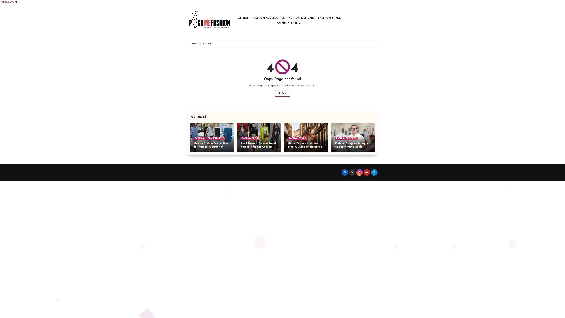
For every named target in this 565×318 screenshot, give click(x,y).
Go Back (282, 93)
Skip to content (8, 2)
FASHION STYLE (329, 18)
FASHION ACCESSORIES (268, 18)
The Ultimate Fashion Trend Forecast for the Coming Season (258, 146)
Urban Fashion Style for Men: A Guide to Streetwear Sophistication (305, 146)
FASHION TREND (289, 23)
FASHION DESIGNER (301, 18)
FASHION (243, 18)
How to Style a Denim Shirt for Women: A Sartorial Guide (211, 146)
